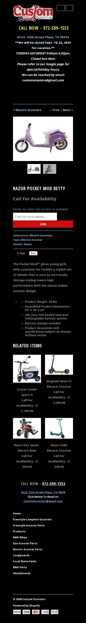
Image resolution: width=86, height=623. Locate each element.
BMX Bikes (20, 537)
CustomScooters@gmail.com (43, 501)
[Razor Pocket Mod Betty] (43, 139)
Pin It (33, 253)
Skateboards (21, 573)
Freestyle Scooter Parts (29, 525)
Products (19, 531)
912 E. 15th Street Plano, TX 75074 (43, 37)
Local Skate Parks (24, 561)
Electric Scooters (41, 235)
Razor (28, 244)
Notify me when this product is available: (40, 209)
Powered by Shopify (26, 605)
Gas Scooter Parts (25, 543)
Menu (61, 8)
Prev (56, 110)
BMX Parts (20, 567)
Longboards (21, 555)
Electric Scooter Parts (27, 549)
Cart (69, 8)
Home (17, 513)
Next (66, 110)
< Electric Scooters (27, 110)
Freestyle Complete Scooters (32, 519)
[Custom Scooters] (33, 13)
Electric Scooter (31, 240)
